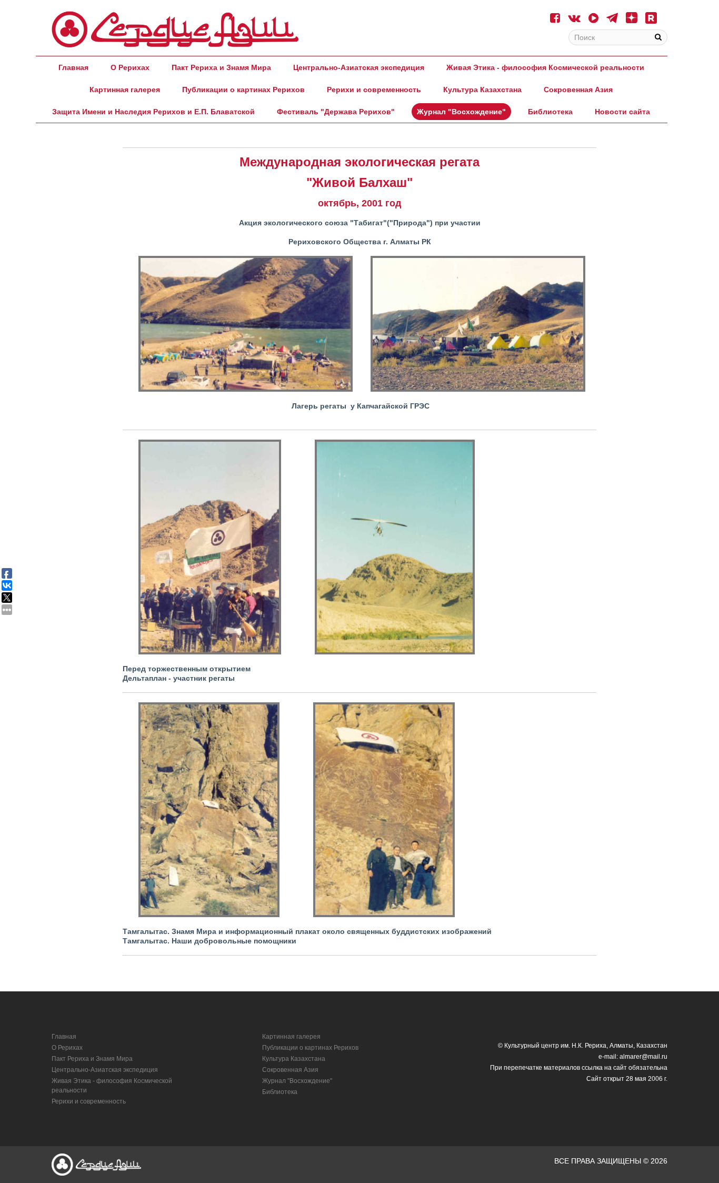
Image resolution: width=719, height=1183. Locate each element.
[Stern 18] (175, 29)
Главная (73, 67)
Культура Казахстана (482, 89)
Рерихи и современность (374, 89)
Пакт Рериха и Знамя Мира (221, 67)
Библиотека (550, 111)
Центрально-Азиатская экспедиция (358, 67)
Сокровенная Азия (578, 89)
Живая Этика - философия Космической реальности (545, 67)
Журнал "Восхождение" (461, 111)
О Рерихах (130, 67)
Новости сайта (622, 111)
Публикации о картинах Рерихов (243, 89)
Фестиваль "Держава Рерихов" (336, 111)
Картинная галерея (124, 89)
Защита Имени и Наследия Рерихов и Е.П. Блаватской (153, 111)
